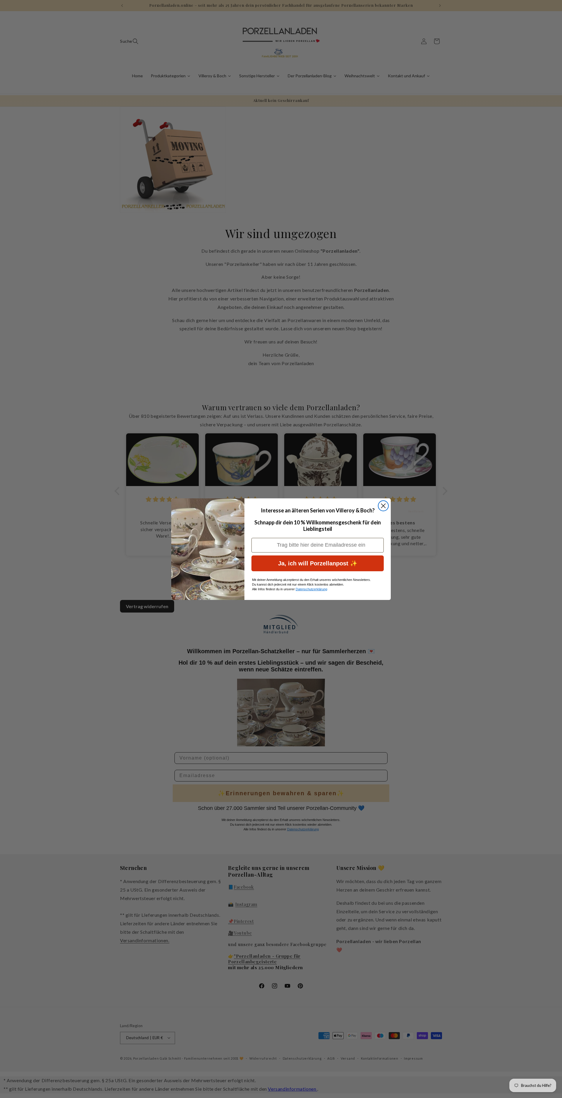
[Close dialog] (383, 506)
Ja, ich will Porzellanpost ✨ (317, 563)
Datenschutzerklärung (311, 589)
